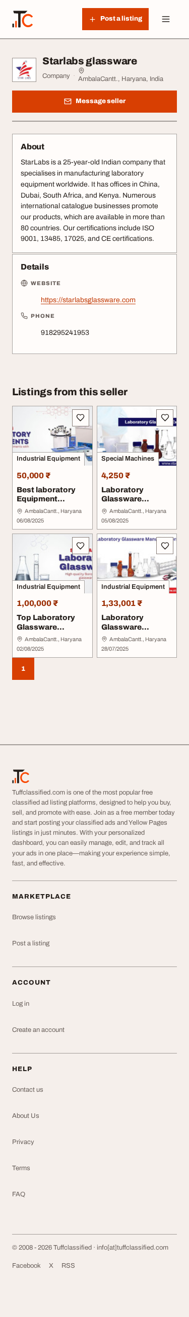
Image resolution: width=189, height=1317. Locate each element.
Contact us (27, 1089)
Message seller (100, 101)
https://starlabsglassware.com (88, 300)
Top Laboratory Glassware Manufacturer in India (46, 631)
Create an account (38, 1029)
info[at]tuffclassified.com (132, 1247)
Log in (20, 1003)
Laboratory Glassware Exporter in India (132, 499)
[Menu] (166, 19)
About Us (25, 1115)
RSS (68, 1265)
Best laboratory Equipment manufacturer (46, 499)
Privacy (23, 1142)
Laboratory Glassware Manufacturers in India (132, 631)
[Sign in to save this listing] (80, 417)
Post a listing (30, 943)
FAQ (18, 1194)
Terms (21, 1168)
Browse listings (34, 917)
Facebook (26, 1265)
